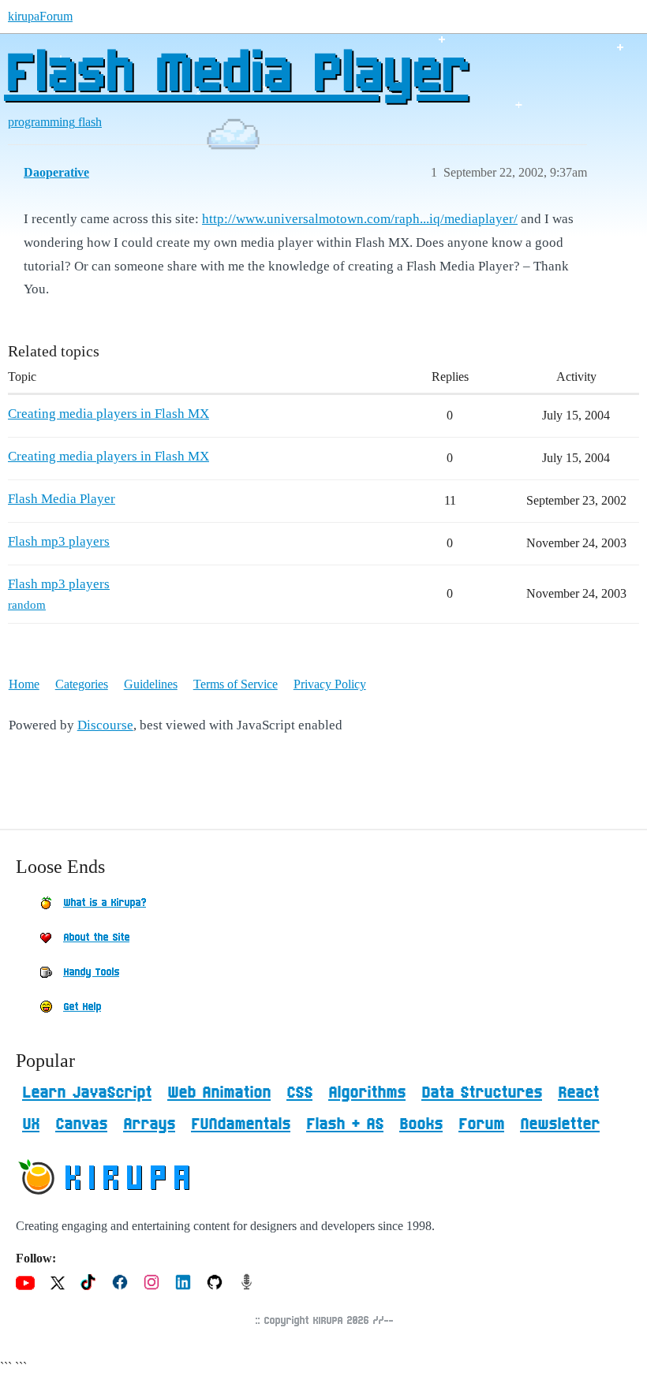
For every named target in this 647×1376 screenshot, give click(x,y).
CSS (299, 1092)
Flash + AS (344, 1124)
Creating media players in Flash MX (108, 413)
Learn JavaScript (86, 1092)
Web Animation (219, 1092)
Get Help (82, 1007)
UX (30, 1124)
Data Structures (481, 1092)
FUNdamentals (240, 1124)
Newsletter (560, 1124)
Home (24, 684)
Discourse (105, 725)
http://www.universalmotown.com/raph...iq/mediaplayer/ (360, 218)
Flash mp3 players (59, 541)
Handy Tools (91, 972)
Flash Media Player (236, 75)
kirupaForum (40, 16)
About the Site (96, 937)
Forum (481, 1124)
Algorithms (367, 1092)
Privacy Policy (330, 684)
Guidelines (151, 684)
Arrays (149, 1124)
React (578, 1092)
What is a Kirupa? (104, 903)
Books (421, 1124)
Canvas (81, 1124)
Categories (81, 684)
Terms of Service (235, 684)
